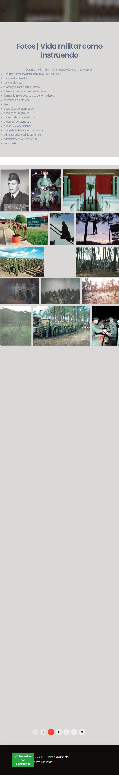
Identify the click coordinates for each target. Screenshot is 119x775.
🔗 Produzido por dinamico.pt (23, 760)
